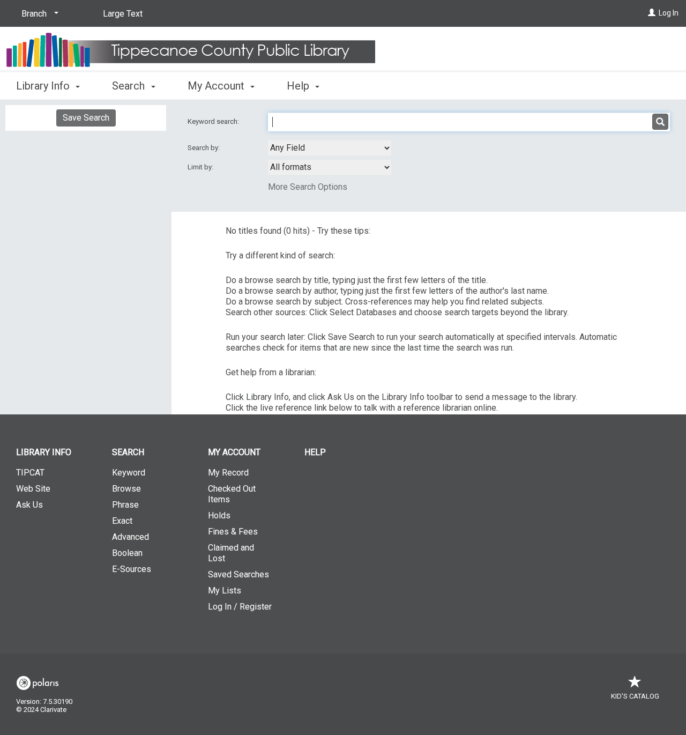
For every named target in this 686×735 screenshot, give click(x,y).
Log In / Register (240, 607)
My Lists (224, 590)
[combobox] (329, 147)
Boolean (127, 553)
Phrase (125, 505)
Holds (219, 515)
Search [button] (129, 85)
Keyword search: (214, 121)
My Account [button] (217, 85)
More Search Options (307, 187)
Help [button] (299, 85)
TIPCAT (30, 472)
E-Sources (131, 569)
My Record (228, 472)
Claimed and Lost (231, 553)
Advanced (130, 537)
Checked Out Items (232, 494)
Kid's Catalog (635, 696)
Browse (126, 489)
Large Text (123, 14)
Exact (122, 521)
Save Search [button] (86, 118)
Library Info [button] (44, 85)
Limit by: (201, 167)
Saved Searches (238, 574)
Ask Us (29, 505)
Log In (668, 13)
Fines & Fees (233, 531)
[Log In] (651, 13)
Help (315, 452)
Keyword (128, 472)
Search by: (204, 148)
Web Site (33, 489)
